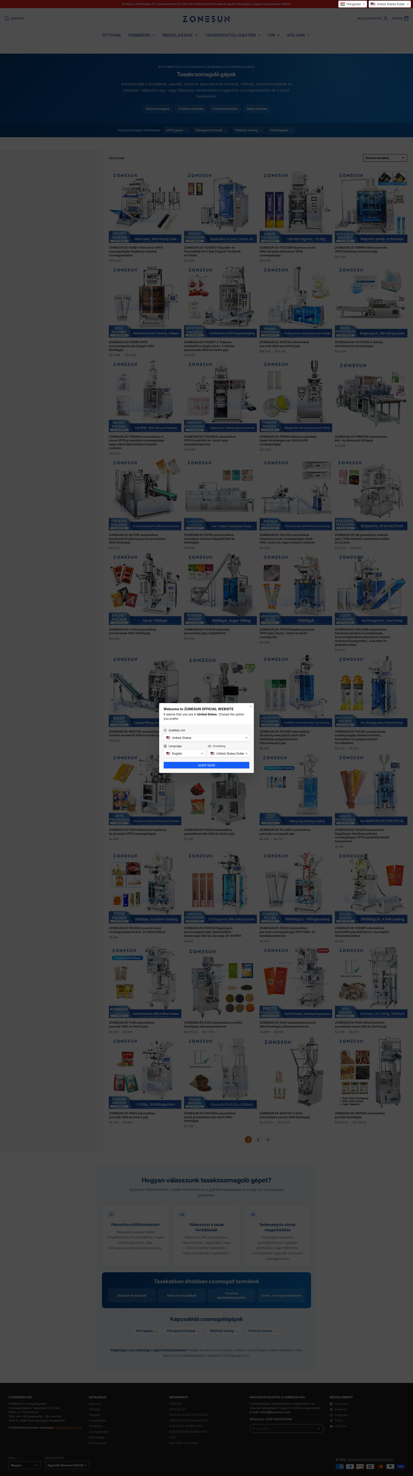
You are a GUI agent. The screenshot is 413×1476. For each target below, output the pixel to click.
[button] (352, 4)
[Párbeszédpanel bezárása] (250, 706)
